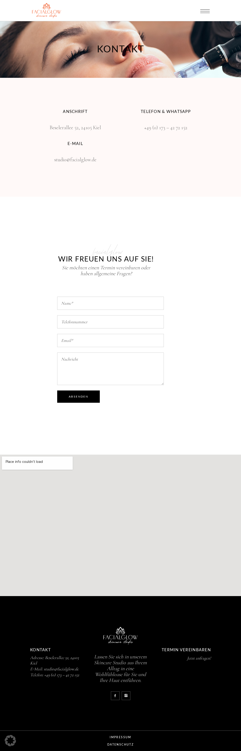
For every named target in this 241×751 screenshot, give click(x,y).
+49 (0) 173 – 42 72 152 (165, 127)
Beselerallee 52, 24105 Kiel (75, 127)
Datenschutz (120, 744)
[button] (10, 740)
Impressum (120, 737)
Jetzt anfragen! (199, 658)
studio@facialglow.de (75, 160)
